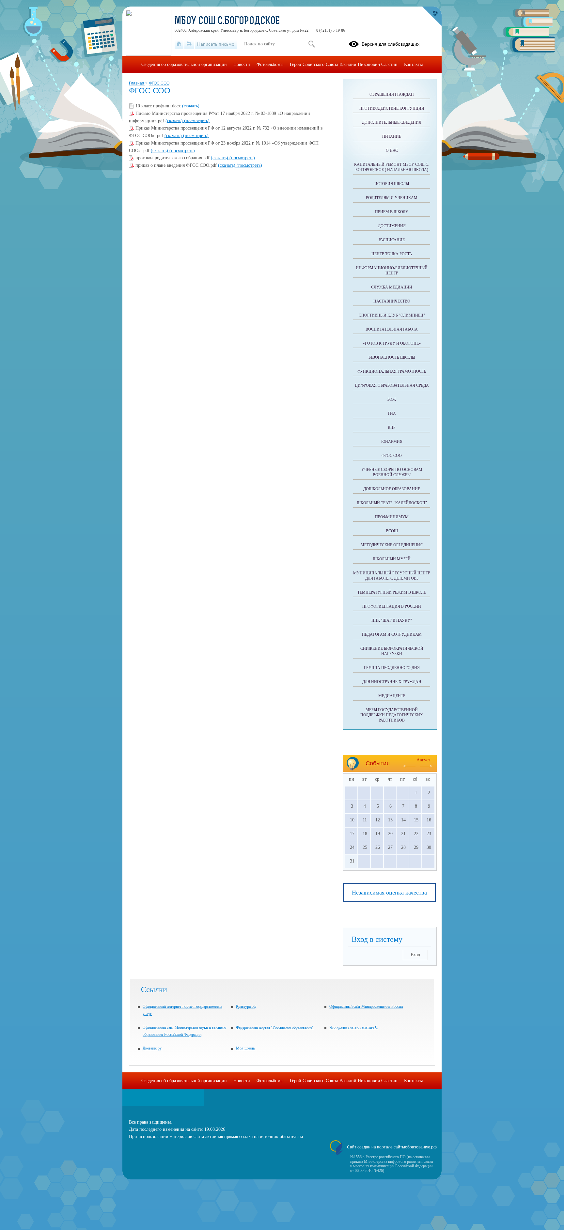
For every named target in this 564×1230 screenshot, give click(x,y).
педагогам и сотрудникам (392, 634)
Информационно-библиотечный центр (392, 270)
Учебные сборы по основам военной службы (391, 472)
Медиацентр (391, 695)
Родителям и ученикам (391, 197)
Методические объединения (392, 545)
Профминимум (392, 517)
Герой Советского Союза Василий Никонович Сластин (344, 64)
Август (423, 759)
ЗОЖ (391, 399)
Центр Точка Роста (391, 254)
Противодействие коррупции (391, 108)
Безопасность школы (391, 357)
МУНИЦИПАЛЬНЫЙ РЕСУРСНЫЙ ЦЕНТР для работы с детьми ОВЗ (391, 576)
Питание (391, 136)
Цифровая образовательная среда (392, 385)
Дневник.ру (152, 1048)
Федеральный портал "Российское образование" (275, 1027)
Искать (311, 44)
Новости (241, 64)
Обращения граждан (391, 94)
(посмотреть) (197, 120)
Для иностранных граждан (391, 681)
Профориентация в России (391, 606)
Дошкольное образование (391, 489)
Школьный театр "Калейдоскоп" (392, 503)
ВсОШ (392, 531)
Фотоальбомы (270, 64)
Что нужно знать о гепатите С (353, 1027)
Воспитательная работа (392, 329)
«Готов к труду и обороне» (392, 343)
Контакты (413, 64)
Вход (415, 954)
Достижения (392, 226)
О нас (392, 150)
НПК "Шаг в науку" (391, 620)
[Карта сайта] (189, 44)
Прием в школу (391, 212)
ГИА (392, 413)
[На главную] (179, 44)
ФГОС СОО (159, 83)
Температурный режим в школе (391, 592)
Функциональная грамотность (391, 371)
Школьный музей (392, 559)
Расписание (392, 240)
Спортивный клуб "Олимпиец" (392, 315)
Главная (137, 83)
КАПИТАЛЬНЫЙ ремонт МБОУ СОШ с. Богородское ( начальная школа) (391, 167)
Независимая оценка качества (389, 892)
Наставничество (391, 301)
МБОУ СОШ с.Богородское (227, 21)
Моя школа (245, 1048)
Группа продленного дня (392, 667)
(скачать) (190, 105)
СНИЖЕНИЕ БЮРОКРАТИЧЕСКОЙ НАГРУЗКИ (391, 651)
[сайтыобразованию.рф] (432, 16)
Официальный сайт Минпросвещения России (366, 1006)
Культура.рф (246, 1006)
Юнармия (391, 441)
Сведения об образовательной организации (184, 64)
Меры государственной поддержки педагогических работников (391, 715)
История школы (391, 183)
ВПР (392, 427)
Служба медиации (391, 287)
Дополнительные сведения (391, 122)
